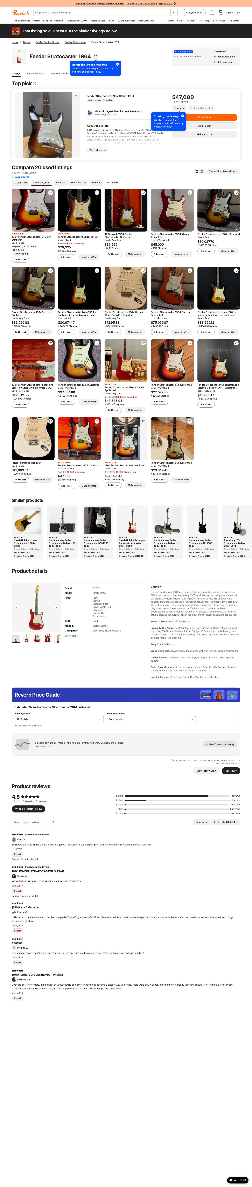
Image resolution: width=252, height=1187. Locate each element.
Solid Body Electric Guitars (107, 630)
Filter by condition (116, 713)
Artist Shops (205, 21)
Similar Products (35, 73)
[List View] (202, 171)
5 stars (119, 795)
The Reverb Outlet (21, 21)
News (179, 21)
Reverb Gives (219, 21)
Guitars (36, 21)
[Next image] (76, 125)
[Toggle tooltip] (34, 83)
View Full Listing (97, 150)
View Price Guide (206, 770)
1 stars (119, 813)
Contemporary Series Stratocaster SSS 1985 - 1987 (97, 543)
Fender (96, 587)
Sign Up (229, 12)
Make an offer (205, 134)
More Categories (146, 21)
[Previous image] (18, 125)
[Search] (173, 12)
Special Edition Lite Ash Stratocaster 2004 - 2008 (26, 543)
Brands (171, 21)
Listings (16, 73)
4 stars (119, 800)
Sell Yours (231, 770)
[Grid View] (196, 171)
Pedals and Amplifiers (53, 21)
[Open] (100, 719)
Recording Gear (98, 21)
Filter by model (22, 713)
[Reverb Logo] (20, 12)
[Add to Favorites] (95, 56)
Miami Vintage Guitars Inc (109, 111)
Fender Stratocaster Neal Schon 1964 (110, 96)
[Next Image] (56, 607)
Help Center (233, 21)
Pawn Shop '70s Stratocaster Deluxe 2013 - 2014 (234, 543)
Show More (98, 616)
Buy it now (205, 117)
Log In (237, 12)
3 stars (119, 804)
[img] (130, 111)
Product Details (60, 73)
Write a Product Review (28, 808)
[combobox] (56, 719)
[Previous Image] (17, 607)
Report (17, 854)
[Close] (183, 116)
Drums (111, 21)
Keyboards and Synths (77, 21)
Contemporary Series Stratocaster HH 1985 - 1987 (201, 543)
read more (116, 989)
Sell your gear (194, 12)
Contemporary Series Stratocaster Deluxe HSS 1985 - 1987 (62, 543)
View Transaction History (221, 744)
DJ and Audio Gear (126, 21)
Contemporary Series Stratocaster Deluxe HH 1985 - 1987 (166, 543)
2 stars (119, 808)
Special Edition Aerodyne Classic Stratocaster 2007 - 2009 (132, 543)
